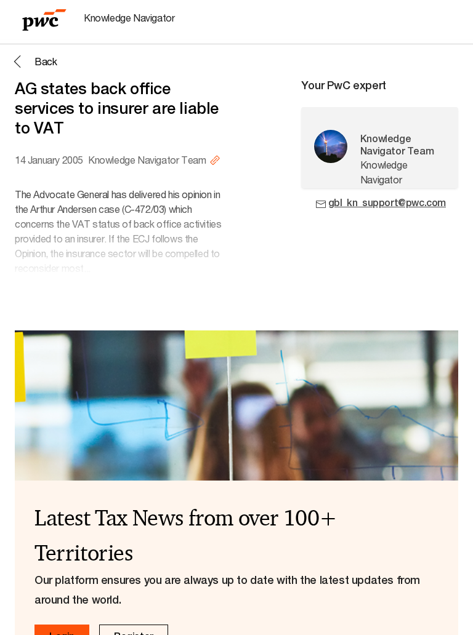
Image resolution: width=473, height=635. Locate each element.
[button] (33, 61)
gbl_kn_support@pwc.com (387, 203)
